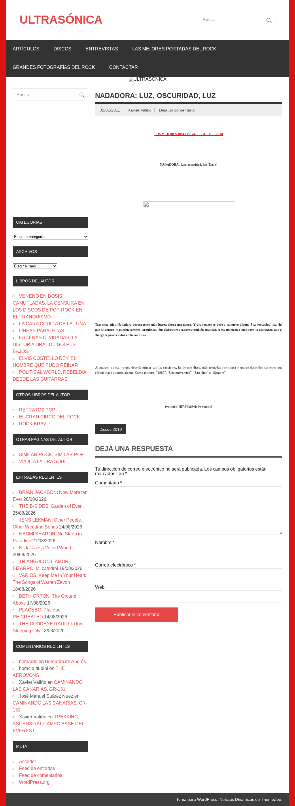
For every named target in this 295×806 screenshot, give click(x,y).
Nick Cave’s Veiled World (45, 547)
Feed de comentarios (40, 775)
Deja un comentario (177, 110)
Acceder (27, 761)
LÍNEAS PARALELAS (41, 330)
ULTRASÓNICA (61, 19)
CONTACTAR (123, 67)
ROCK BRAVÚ (34, 423)
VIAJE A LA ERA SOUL (43, 461)
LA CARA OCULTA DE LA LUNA (52, 323)
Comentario (108, 483)
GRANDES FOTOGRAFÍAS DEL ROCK (54, 67)
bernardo (28, 661)
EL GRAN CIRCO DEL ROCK (49, 416)
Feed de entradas (37, 768)
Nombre (104, 542)
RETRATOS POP (37, 409)
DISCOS (62, 48)
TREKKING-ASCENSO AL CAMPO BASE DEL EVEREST (48, 723)
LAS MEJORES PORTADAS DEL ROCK (174, 48)
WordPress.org (34, 782)
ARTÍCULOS (26, 48)
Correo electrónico (115, 565)
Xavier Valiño (140, 110)
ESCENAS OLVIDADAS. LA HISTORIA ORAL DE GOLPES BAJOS (45, 344)
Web (100, 587)
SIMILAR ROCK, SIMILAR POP (51, 454)
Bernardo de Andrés (65, 661)
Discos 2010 (110, 429)
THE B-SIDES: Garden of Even (51, 506)
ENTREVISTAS (102, 48)
